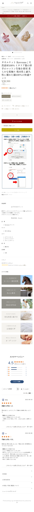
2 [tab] (13, 52)
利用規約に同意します (9, 125)
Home (3, 7)
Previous (2, 35)
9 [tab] (21, 52)
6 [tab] (18, 52)
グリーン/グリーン (6, 100)
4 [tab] (15, 52)
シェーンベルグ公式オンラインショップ (17, 192)
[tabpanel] (17, 34)
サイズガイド (7, 106)
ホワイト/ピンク (6, 96)
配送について (6, 84)
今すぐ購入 (17, 130)
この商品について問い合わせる (11, 109)
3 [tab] (14, 52)
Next (31, 35)
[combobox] (27, 393)
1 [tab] (12, 52)
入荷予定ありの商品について (22, 106)
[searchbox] (9, 389)
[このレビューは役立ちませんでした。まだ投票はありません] (30, 427)
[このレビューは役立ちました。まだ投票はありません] (27, 427)
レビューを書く (22, 265)
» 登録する (24, 16)
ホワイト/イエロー (16, 96)
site (17, 502)
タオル (10, 194)
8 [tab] (20, 52)
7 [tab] (19, 52)
